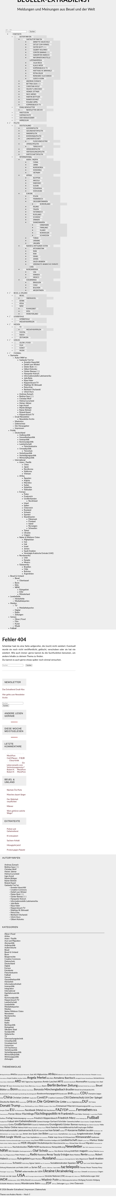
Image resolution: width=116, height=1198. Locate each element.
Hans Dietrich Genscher (92, 1124)
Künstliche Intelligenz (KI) (52, 1140)
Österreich (38, 212)
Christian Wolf (33, 86)
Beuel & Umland (20, 293)
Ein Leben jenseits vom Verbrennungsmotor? (16, 765)
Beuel (21, 296)
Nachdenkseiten (20, 1147)
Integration (9, 989)
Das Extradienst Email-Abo (13, 689)
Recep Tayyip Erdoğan (58, 1154)
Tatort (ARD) (56, 1167)
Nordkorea (38, 167)
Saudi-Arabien (39, 262)
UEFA (39, 1172)
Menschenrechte (59, 1143)
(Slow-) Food (25, 343)
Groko (11, 1125)
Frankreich (38, 199)
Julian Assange (72, 1134)
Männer (10, 806)
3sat (31, 1074)
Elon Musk (53, 1106)
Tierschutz (37, 146)
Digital (22, 332)
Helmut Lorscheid (34, 89)
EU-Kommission (19, 1110)
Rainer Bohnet (32, 99)
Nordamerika (32, 269)
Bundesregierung (15, 1094)
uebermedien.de (29, 1172)
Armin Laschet (50, 1082)
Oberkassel (31, 298)
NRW (21, 306)
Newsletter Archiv (34, 110)
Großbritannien (40, 201)
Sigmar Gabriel (34, 1163)
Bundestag (23, 1094)
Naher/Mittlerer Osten (14, 1011)
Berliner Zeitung (67, 1085)
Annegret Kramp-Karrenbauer (84, 1078)
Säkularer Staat (11, 1030)
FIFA (94, 1110)
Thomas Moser (85, 1167)
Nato (31, 1146)
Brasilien (37, 282)
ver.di (27, 1176)
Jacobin (89, 1130)
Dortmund (28, 1106)
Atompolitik (9, 943)
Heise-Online (10, 1127)
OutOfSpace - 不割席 (16, 758)
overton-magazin (79, 1151)
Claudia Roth (33, 1098)
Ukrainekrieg (64, 1171)
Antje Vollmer (3, 1082)
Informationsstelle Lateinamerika (37, 376)
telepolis (72, 1167)
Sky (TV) (42, 1163)
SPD (79, 1162)
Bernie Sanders (91, 1086)
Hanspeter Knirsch (41, 55)
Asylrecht (66, 1082)
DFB (29, 1101)
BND (8, 1090)
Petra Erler (38, 73)
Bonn (21, 301)
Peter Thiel (2, 1155)
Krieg (32, 1140)
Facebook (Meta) (34, 1110)
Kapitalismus (34, 1137)
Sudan (36, 186)
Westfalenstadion (12, 1180)
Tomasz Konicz (10, 1171)
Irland (36, 207)
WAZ (97, 1176)
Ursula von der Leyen (8, 1176)
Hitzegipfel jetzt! (14, 845)
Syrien (34, 1167)
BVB (70, 1093)
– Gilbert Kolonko (16, 919)
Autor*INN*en (25, 37)
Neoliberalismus (45, 1147)
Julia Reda (37, 63)
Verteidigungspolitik (35, 152)
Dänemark (44, 225)
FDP (65, 1109)
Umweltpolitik (32, 144)
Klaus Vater (38, 65)
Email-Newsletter (27, 107)
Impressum (24, 120)
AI (57, 1074)
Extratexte (9, 970)
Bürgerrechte (10, 957)
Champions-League (94, 1094)
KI (64, 1137)
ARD (18, 1081)
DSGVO (37, 1106)
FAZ (59, 1110)
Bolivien (36, 288)
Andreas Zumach (33, 81)
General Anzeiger (43, 1122)
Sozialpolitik (10, 1032)
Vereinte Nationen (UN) (55, 1176)
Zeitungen (23, 337)
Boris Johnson (22, 1090)
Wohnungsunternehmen (70, 1180)
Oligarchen (51, 1151)
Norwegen (44, 233)
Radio (21, 335)
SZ (39, 1167)
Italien (36, 209)
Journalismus (63, 1134)
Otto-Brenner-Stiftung (62, 1151)
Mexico (36, 277)
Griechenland (4, 1124)
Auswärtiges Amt (93, 1082)
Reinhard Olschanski (42, 76)
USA (34, 272)
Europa (29, 194)
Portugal (27, 1155)
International (25, 157)
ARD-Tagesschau (27, 1082)
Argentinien (38, 290)
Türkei (36, 238)
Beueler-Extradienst (15, 1189)
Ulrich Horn (38, 78)
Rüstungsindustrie (70, 1159)
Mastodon (24, 112)
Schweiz (36, 217)
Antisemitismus (98, 1078)
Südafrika (37, 188)
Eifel (28, 311)
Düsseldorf (46, 1106)
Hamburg (82, 1125)
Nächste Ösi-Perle (14, 790)
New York (85, 1147)
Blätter (3, 1090)
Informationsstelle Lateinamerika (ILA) (18, 1130)
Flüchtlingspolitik (45, 1113)
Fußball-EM (3, 1121)
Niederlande (91, 1147)
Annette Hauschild (41, 42)
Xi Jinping (43, 1183)
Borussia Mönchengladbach (49, 1089)
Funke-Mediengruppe (81, 1118)
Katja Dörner (58, 1137)
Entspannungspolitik (83, 1106)
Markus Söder (97, 1140)
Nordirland (45, 204)
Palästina (96, 1151)
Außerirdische (10, 948)
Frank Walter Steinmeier (82, 1114)
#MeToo (14, 1074)
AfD (35, 1074)
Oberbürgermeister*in (25, 1151)
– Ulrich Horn (14, 917)
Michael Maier (74, 1143)
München (9, 1147)
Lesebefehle (19, 316)
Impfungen (82, 1127)
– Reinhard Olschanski (18, 915)
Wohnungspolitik (12, 1057)
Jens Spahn (33, 1134)
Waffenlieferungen (88, 1176)
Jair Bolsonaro (97, 1130)
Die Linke (60, 1101)
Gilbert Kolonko (40, 50)
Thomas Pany (97, 1167)
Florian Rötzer (15, 1114)
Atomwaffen (82, 1082)
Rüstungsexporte (60, 1159)
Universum (9, 1045)
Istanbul (62, 1130)
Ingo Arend (31, 94)
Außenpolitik (32, 128)
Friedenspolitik (30, 1118)
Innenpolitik (31, 133)
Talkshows (50, 1167)
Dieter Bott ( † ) (39, 47)
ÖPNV (72, 1183)
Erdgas (92, 1106)
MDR (19, 1143)
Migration (90, 1143)
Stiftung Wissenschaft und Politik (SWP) (14, 1167)
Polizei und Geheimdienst (12, 830)
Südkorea (37, 170)
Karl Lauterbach (44, 1137)
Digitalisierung (77, 1102)
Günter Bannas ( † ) (41, 52)
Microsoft (82, 1143)
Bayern (44, 1086)
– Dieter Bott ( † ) (16, 894)
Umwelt (84, 1172)
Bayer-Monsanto (37, 1086)
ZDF (49, 1183)
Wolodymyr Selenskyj (14, 1183)
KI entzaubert (12, 836)
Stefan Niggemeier (97, 1163)
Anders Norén (16, 1194)
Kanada (36, 275)
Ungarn (36, 243)
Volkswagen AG (69, 1176)
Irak (35, 254)
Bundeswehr (63, 1094)
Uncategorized (11, 1043)
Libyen (79, 1140)
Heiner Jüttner (32, 92)
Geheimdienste (27, 1121)
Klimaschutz (70, 1137)
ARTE (60, 1081)
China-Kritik (14, 761)
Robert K (10, 770)
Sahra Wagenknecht (82, 1159)
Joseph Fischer (53, 1134)
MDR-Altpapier (29, 1143)
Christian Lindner (21, 1098)
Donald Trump (10, 1105)
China (35, 162)
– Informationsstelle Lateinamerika (23, 901)
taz (63, 1167)
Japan (35, 165)
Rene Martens (75, 1155)
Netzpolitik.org (58, 1147)
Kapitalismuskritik (12, 993)
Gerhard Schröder (58, 1122)
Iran (35, 251)
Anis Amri (50, 1078)
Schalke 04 (3, 1163)
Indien (90, 1127)
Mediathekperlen (26, 322)
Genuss (17, 340)
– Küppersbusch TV (17, 908)
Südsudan (37, 191)
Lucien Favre (86, 1140)
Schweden (44, 235)
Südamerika (31, 280)
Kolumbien (3, 1140)
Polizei (22, 1155)
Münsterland (32, 314)
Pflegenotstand (10, 1155)
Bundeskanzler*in (5, 1094)
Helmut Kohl (23, 1127)
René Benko (91, 1155)
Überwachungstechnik (14, 1039)
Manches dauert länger (16, 795)
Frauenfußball (93, 1114)
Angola (36, 180)
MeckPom (11, 756)
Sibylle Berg (25, 1163)
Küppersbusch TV (40, 68)
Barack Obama (25, 1086)
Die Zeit (69, 1102)
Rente (84, 1154)
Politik (16, 123)
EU (12, 1110)
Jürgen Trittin (25, 1137)
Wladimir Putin (50, 1179)
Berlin (51, 1085)
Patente (102, 1151)
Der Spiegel (95, 1097)
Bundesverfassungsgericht (48, 1094)
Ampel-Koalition (12, 1078)
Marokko (37, 183)
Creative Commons (13, 959)
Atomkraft (72, 1082)
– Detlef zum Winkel (17, 892)
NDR (36, 1147)
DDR (87, 1098)
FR (59, 1114)
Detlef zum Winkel (41, 44)
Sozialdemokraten (58, 1163)
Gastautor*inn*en (34, 39)
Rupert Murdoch (36, 1159)
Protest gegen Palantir (16, 850)
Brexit (77, 1090)
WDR (3, 1179)
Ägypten (36, 178)
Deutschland (25, 126)
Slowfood (47, 1163)
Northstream (98, 1147)
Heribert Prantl (41, 1127)
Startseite (17, 34)
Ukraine (36, 241)
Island (43, 230)
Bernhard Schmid (82, 1086)
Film (21, 345)
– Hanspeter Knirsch (17, 899)
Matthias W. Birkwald (42, 71)
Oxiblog (90, 1151)
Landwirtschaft (33, 139)
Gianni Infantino (84, 1121)
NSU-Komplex (13, 1151)
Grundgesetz (56, 1124)
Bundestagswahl (32, 1094)
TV (20, 327)
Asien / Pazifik (32, 160)
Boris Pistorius (30, 1090)
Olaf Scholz (40, 1150)
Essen (7, 1110)
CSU (66, 1097)
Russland (37, 214)
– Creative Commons (18, 890)
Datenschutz (25, 115)
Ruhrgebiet (31, 309)
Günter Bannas (70, 1124)
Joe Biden (43, 1134)
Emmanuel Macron (65, 1106)
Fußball (17, 353)
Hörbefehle (24, 319)
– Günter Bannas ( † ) (17, 897)
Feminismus (72, 1110)
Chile (35, 285)
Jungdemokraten (85, 1134)
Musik (21, 350)
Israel (35, 256)
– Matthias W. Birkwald (19, 910)
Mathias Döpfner (12, 1143)
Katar (50, 1137)
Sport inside (86, 1163)
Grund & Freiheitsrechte (40, 1125)
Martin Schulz (3, 1143)
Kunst (22, 348)
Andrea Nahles (22, 1078)
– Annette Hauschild (17, 888)
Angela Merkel (36, 1077)
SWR (30, 1167)
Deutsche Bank (22, 1102)
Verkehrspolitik (33, 149)
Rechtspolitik (10, 1025)
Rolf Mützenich (12, 1159)
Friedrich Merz (66, 1118)
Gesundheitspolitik (34, 131)
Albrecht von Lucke (63, 1074)
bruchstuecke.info (87, 1090)
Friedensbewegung (19, 1118)
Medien (17, 324)
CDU (84, 1093)
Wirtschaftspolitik (34, 154)
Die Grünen (46, 1101)
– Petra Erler (14, 913)
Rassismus (42, 1155)
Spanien (36, 220)
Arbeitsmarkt (10, 1082)
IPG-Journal (40, 1130)
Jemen (35, 259)
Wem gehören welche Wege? (16, 812)
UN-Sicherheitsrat (93, 1171)
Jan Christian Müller (14, 1134)
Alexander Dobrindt (75, 1074)
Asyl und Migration (12, 941)
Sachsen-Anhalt (13, 841)
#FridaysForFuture (5, 1074)
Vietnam (36, 173)
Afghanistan (38, 248)
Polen (35, 196)
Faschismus (51, 1110)
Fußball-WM (13, 1122)
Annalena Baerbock (64, 1078)
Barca (31, 1086)
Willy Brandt (26, 1180)
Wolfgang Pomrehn (85, 1180)
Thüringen (3, 1171)
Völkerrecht (77, 1176)
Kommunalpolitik (33, 136)
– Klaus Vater (14, 906)
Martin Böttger (33, 97)
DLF (85, 1101)
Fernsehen (84, 1110)
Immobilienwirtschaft (68, 1127)
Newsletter (9, 1014)
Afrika (29, 175)
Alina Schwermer (86, 1074)
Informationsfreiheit (13, 984)
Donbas (23, 1106)
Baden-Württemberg (14, 1086)
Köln (21, 303)
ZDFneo (54, 1183)
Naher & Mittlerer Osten (37, 246)
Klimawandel (83, 1137)
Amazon (93, 1074)
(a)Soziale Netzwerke (23, 1074)
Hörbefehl (9, 982)
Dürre (41, 1106)
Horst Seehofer (52, 1127)
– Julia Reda (14, 903)
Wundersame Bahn (30, 1183)
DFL (35, 1102)
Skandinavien (39, 222)
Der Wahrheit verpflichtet (12, 800)
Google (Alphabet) (95, 1122)
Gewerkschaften (73, 1122)
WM (60, 1180)
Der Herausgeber (26, 118)
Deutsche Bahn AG (9, 1102)
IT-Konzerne (71, 1130)
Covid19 (42, 1097)
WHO (18, 1180)
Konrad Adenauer (26, 1140)
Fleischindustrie (40, 141)
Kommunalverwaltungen (13, 1140)
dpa (33, 1106)
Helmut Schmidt (32, 1127)
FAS (45, 1110)
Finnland (44, 228)
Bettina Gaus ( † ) (33, 84)
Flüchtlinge (28, 1114)
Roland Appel (32, 102)
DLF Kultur (92, 1102)
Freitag (9, 1118)
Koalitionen (95, 1137)
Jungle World (13, 1137)
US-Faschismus (11, 1048)
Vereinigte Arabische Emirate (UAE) (39, 553)
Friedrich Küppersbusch (45, 1118)
